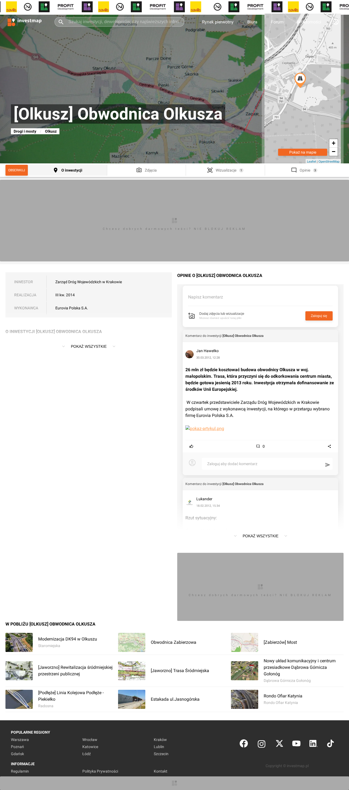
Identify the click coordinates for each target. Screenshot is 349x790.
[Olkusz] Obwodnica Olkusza (242, 336)
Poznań (17, 747)
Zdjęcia (151, 170)
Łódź (86, 754)
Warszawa (20, 739)
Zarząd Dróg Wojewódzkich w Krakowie (88, 282)
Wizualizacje (226, 170)
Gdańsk (17, 754)
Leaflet (311, 161)
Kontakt (160, 771)
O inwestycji (71, 170)
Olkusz (51, 131)
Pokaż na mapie (302, 152)
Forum (277, 22)
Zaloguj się (319, 316)
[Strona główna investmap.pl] (24, 21)
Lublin (159, 747)
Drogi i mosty (25, 131)
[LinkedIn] (313, 744)
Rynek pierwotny (218, 22)
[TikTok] (330, 744)
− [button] (333, 151)
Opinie (305, 170)
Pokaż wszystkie (89, 346)
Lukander (204, 499)
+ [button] (333, 143)
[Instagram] (261, 744)
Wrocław (89, 739)
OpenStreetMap (328, 161)
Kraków (160, 739)
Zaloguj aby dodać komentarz (232, 464)
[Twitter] (279, 744)
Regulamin (20, 771)
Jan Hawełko (207, 351)
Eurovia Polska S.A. (71, 308)
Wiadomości (309, 22)
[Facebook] (244, 744)
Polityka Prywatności (100, 771)
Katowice (90, 747)
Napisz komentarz (205, 297)
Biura (252, 22)
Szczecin (161, 754)
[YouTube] (296, 744)
